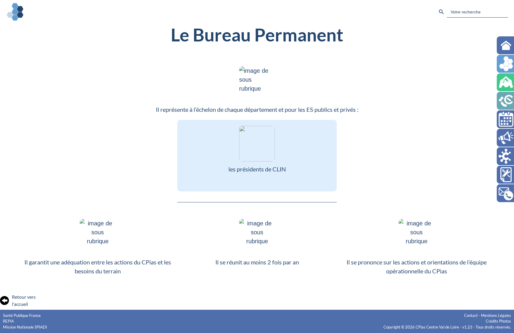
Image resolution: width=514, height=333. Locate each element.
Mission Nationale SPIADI (25, 327)
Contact (471, 315)
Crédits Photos (498, 321)
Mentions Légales (496, 315)
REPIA (8, 321)
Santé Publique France (22, 315)
